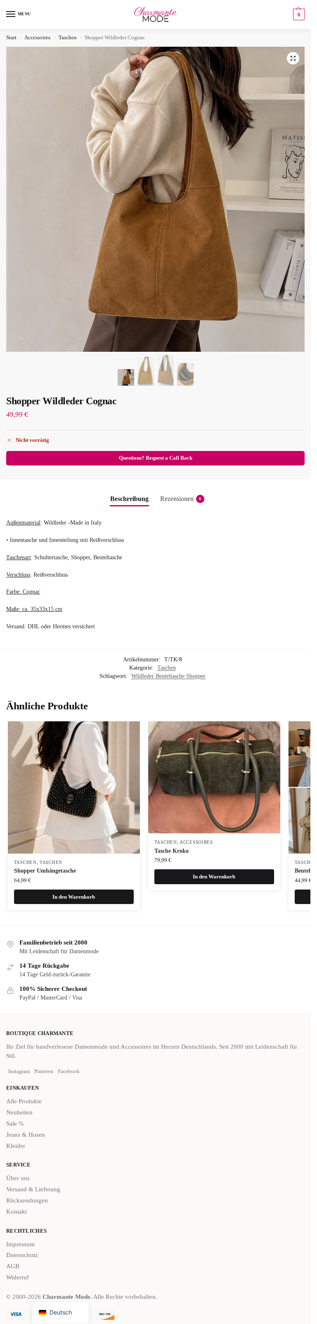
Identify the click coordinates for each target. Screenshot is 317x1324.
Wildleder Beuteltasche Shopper (168, 676)
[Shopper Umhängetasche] (74, 787)
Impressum (20, 1244)
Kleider (15, 1146)
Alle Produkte (24, 1101)
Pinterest (44, 1071)
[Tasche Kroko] (214, 777)
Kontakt (16, 1211)
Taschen (68, 38)
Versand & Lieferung (33, 1189)
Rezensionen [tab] (180, 498)
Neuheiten (19, 1112)
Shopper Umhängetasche (45, 871)
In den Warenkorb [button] (73, 897)
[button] (298, 14)
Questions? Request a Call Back (155, 458)
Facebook (69, 1071)
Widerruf (17, 1277)
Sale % (15, 1123)
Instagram (19, 1071)
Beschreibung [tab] (129, 498)
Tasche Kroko (171, 851)
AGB (12, 1266)
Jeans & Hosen (25, 1134)
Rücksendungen (27, 1200)
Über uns (18, 1178)
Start (11, 38)
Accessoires (37, 38)
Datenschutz (22, 1255)
